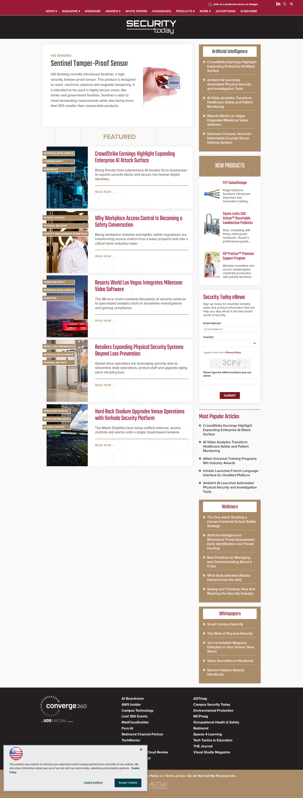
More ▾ (205, 11)
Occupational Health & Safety (216, 722)
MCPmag (200, 716)
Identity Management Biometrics (65, 233)
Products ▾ (185, 11)
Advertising (226, 11)
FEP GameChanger (235, 183)
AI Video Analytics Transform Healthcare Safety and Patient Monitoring (230, 102)
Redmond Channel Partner (142, 734)
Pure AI (127, 728)
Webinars (93, 11)
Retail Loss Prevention (58, 346)
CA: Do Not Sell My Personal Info (211, 776)
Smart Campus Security (225, 624)
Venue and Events (55, 410)
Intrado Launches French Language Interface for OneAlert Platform (230, 473)
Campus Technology (138, 710)
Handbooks (161, 11)
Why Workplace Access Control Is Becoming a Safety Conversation (138, 221)
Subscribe (249, 11)
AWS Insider (131, 704)
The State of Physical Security (230, 633)
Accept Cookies (128, 782)
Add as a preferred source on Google (236, 4)
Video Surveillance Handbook (230, 661)
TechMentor (131, 740)
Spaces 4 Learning (207, 734)
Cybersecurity (53, 161)
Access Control (54, 217)
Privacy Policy (233, 352)
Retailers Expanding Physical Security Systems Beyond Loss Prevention (139, 350)
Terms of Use (175, 776)
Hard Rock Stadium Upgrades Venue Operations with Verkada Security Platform (139, 415)
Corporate (50, 169)
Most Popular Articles (219, 416)
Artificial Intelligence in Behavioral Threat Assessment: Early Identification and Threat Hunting (231, 541)
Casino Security (54, 282)
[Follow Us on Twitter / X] (284, 4)
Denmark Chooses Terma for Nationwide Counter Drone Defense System (229, 138)
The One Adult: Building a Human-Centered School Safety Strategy (231, 521)
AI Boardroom (133, 698)
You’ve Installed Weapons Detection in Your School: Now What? (230, 647)
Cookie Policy (148, 776)
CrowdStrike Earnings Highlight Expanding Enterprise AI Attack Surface (135, 157)
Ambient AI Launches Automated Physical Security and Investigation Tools (229, 84)
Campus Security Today (211, 704)
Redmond (200, 728)
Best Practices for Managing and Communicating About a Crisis (229, 561)
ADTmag (200, 698)
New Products (229, 166)
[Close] (141, 749)
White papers (136, 11)
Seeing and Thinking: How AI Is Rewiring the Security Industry (231, 591)
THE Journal (203, 746)
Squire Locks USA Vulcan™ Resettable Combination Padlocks (238, 218)
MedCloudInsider (135, 722)
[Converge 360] (63, 706)
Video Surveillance (56, 418)
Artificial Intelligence (58, 153)
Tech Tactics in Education (213, 740)
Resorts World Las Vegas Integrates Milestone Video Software (138, 286)
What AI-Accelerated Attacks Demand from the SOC (228, 577)
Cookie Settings (93, 782)
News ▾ (51, 11)
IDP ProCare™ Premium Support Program (238, 256)
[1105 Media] (57, 721)
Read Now (103, 192)
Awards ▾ (113, 11)
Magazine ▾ (71, 11)
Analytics (49, 298)
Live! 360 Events (135, 716)
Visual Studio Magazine (211, 752)
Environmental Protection (213, 710)
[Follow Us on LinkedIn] (278, 4)
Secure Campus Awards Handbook (225, 672)
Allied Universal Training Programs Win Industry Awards (230, 461)
